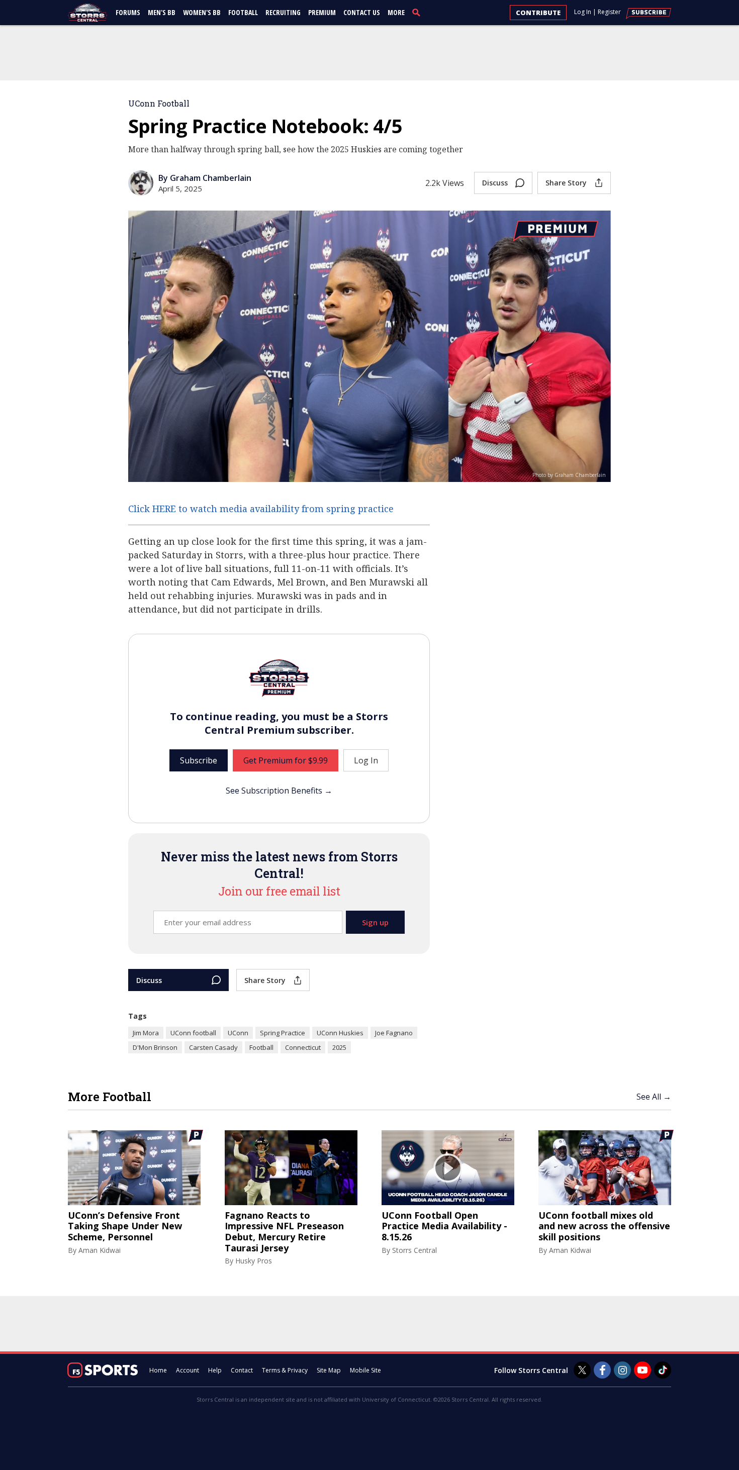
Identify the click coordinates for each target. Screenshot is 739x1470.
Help (215, 1370)
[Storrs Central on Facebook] (602, 1370)
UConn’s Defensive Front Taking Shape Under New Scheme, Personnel (125, 1226)
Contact (242, 1370)
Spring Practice (282, 1032)
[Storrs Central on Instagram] (622, 1370)
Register (609, 12)
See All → (653, 1096)
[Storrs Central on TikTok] (662, 1370)
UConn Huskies (340, 1032)
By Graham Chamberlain (204, 177)
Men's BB (161, 12)
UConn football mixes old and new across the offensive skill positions (604, 1226)
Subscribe (198, 760)
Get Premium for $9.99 (285, 760)
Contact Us (361, 12)
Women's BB (202, 12)
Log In (582, 12)
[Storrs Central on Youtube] (642, 1370)
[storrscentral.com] (88, 13)
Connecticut (303, 1047)
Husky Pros (253, 1260)
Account (187, 1370)
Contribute (538, 12)
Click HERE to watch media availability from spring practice (261, 509)
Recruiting (283, 12)
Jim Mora (146, 1032)
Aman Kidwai (99, 1250)
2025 (339, 1047)
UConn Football (159, 103)
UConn (238, 1032)
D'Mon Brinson (155, 1047)
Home (158, 1370)
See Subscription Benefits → (279, 790)
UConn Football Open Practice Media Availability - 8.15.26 (444, 1226)
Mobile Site (365, 1370)
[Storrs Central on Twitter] (582, 1370)
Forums (128, 12)
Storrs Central (414, 1250)
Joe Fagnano (394, 1032)
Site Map (329, 1370)
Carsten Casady (213, 1047)
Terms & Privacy (285, 1370)
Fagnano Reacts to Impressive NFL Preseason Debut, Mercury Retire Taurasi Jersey (284, 1231)
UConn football (193, 1032)
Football (243, 12)
